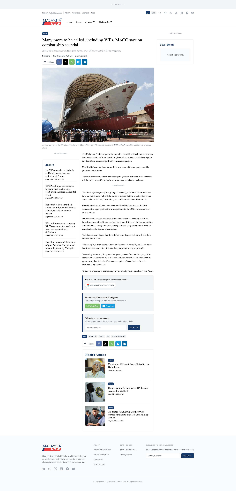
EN (148, 13)
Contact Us (98, 459)
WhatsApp (93, 306)
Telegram (110, 306)
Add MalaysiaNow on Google (102, 285)
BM (153, 13)
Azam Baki (92, 337)
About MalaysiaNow (102, 449)
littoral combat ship (118, 337)
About (67, 13)
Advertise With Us (101, 454)
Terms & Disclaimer (128, 449)
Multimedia (104, 21)
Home (69, 21)
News (78, 21)
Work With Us (99, 464)
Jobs (93, 13)
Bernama (46, 56)
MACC (101, 337)
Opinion (88, 21)
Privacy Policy (126, 454)
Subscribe (134, 327)
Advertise (76, 13)
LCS (108, 337)
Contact (85, 13)
